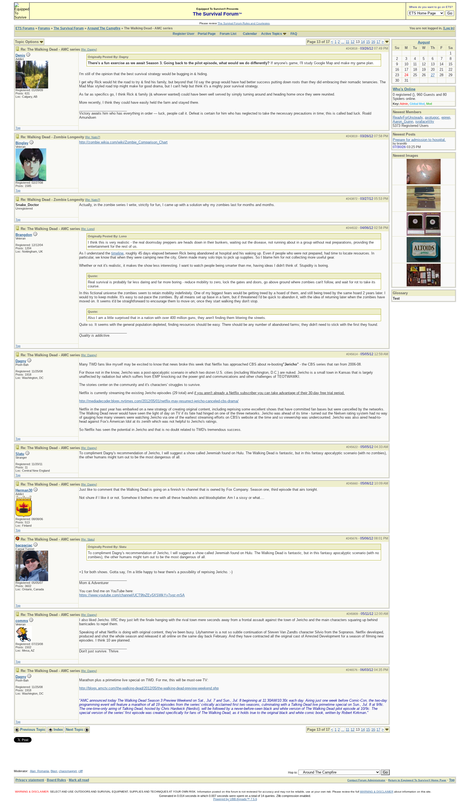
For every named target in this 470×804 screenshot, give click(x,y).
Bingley (22, 143)
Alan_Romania (39, 771)
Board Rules (56, 780)
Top (18, 128)
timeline (117, 253)
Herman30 (24, 490)
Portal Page (207, 34)
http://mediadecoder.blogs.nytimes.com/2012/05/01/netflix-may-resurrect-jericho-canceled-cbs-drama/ (159, 401)
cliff (80, 771)
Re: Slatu (88, 539)
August (424, 42)
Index (57, 730)
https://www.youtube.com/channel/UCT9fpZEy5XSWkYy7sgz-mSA (132, 595)
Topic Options (27, 42)
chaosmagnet (68, 771)
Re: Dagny (89, 49)
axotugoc (432, 117)
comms (22, 621)
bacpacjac (24, 545)
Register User (183, 34)
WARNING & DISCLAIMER (376, 791)
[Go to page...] (387, 41)
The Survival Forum (69, 28)
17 (378, 42)
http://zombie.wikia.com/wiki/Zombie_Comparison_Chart (123, 142)
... (342, 42)
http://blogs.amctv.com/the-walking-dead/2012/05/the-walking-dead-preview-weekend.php (149, 688)
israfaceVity (424, 121)
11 (347, 42)
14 (363, 42)
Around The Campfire (103, 28)
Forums (44, 28)
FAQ (293, 34)
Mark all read (79, 780)
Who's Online (404, 89)
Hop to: (293, 772)
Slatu (20, 454)
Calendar (250, 34)
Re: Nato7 (92, 137)
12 (352, 42)
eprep (445, 117)
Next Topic (75, 730)
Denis (20, 55)
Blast (54, 771)
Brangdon (24, 235)
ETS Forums (25, 28)
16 (373, 42)
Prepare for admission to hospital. (419, 140)
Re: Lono (88, 229)
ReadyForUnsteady (408, 117)
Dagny (21, 361)
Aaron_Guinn (403, 121)
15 (368, 42)
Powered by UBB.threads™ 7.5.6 (235, 799)
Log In (448, 28)
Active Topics (271, 34)
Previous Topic (32, 730)
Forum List (228, 34)
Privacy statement (30, 780)
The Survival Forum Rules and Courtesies (244, 23)
